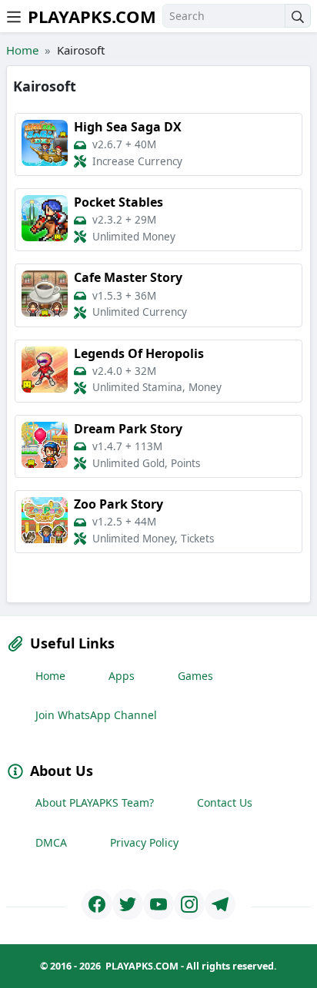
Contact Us (224, 802)
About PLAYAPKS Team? (94, 802)
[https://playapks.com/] (97, 904)
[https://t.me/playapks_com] (220, 904)
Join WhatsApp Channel (96, 715)
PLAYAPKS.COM (92, 16)
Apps (121, 675)
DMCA (51, 842)
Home (22, 50)
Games (195, 675)
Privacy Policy (144, 842)
